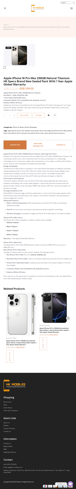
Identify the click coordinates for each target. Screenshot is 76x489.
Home (5, 25)
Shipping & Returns (10, 452)
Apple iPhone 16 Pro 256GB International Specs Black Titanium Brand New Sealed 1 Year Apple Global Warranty (54, 330)
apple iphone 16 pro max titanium (19, 131)
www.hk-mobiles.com (38, 255)
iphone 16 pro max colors (39, 133)
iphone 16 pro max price (57, 133)
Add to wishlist (54, 115)
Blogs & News (8, 446)
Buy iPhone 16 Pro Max (59, 131)
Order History (8, 408)
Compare (48, 115)
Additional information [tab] (38, 145)
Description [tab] (15, 145)
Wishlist (6, 425)
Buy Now (39, 115)
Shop (5, 405)
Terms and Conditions (11, 410)
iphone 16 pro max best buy (21, 133)
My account (7, 402)
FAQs (5, 449)
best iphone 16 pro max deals (41, 131)
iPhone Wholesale (31, 127)
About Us (7, 423)
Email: (13, 467)
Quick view (34, 301)
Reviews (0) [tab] (61, 145)
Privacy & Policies (9, 428)
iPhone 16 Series (18, 127)
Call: (10, 464)
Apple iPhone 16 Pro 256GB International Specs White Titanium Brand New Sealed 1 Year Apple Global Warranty (21, 343)
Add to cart (24, 115)
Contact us (7, 431)
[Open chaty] (70, 484)
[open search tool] (5, 8)
